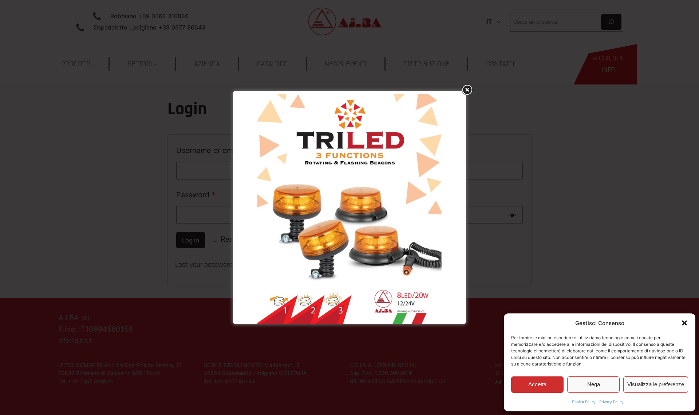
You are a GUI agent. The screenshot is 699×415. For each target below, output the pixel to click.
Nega (593, 384)
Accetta (537, 384)
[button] (684, 323)
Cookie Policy (584, 402)
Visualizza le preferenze (655, 384)
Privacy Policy (611, 402)
